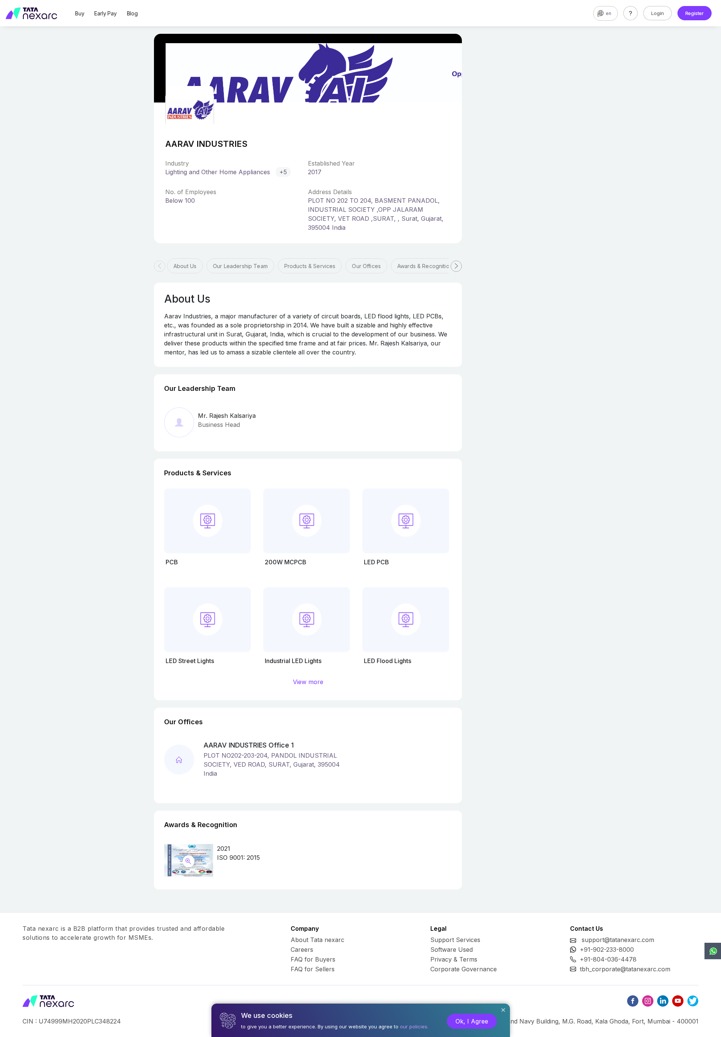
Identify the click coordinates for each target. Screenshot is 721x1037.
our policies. (414, 1026)
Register (694, 13)
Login (657, 13)
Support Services (455, 940)
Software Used (451, 949)
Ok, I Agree (472, 1021)
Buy (79, 13)
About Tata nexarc (317, 940)
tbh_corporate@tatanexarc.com (625, 969)
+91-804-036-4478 (608, 959)
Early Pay (105, 13)
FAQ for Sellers (313, 969)
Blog (132, 13)
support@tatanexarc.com (618, 940)
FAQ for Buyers (313, 959)
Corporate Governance (463, 969)
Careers (302, 949)
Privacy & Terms (453, 959)
